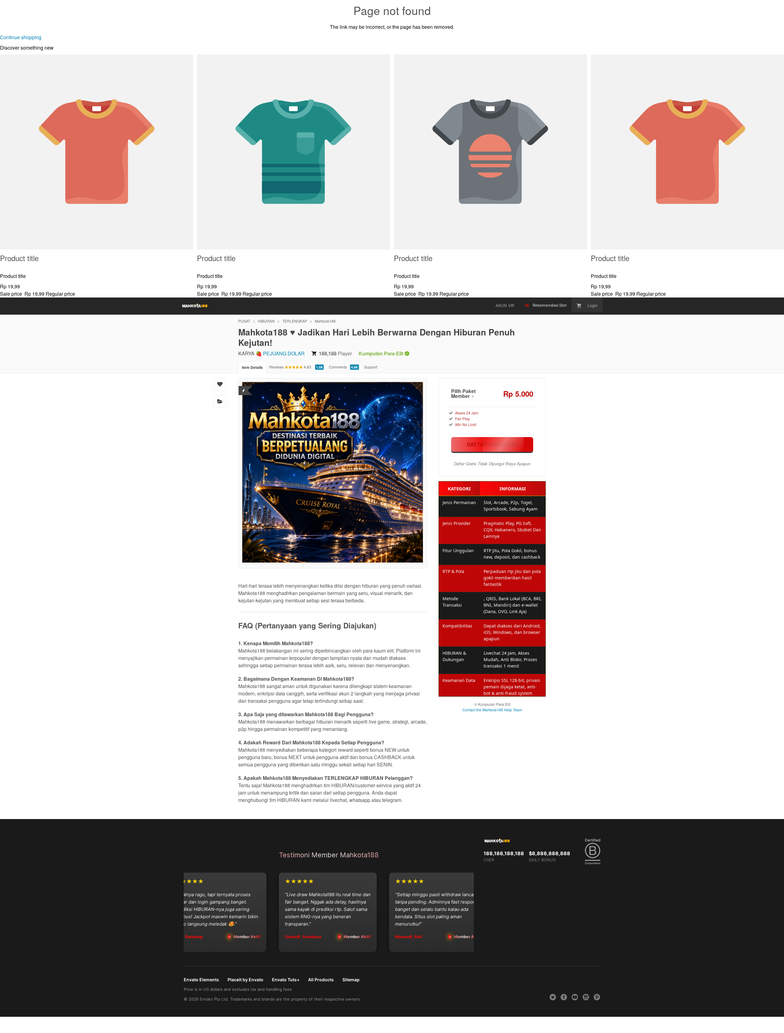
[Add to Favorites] (220, 384)
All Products (321, 979)
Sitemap (351, 979)
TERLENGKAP (294, 321)
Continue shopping (20, 37)
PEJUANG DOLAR (284, 353)
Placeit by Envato (245, 979)
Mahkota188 (325, 321)
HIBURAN (266, 321)
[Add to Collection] (220, 401)
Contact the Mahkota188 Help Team (492, 709)
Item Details (252, 367)
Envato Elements (201, 979)
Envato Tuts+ (286, 979)
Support (370, 366)
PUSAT (244, 321)
